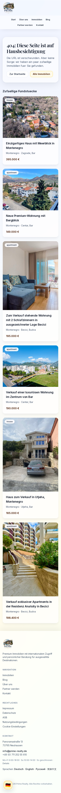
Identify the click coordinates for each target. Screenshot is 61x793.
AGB (5, 717)
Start (13, 19)
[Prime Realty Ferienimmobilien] (29, 8)
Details (6, 763)
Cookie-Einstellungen (14, 726)
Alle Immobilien (41, 74)
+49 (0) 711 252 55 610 (15, 754)
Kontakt (40, 25)
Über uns (23, 19)
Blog (48, 19)
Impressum (8, 708)
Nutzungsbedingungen (15, 722)
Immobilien (37, 19)
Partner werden (25, 25)
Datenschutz (9, 712)
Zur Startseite (17, 74)
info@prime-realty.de (15, 751)
